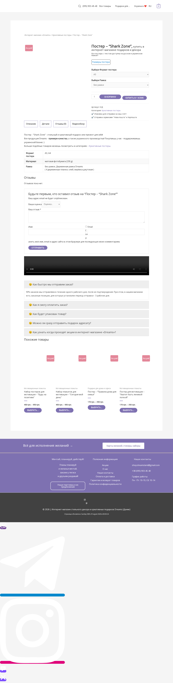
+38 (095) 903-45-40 (141, 470)
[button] (123, 446)
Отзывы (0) (60, 123)
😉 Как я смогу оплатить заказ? (48, 305)
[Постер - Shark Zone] (55, 75)
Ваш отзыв (34, 209)
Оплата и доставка (105, 476)
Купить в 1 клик (135, 97)
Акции (105, 465)
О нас (105, 469)
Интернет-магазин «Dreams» (37, 35)
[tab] (31, 124)
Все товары (105, 6)
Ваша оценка (35, 204)
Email (90, 226)
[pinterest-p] (87, 503)
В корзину (110, 96)
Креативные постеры (61, 35)
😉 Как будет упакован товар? (47, 314)
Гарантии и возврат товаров (105, 480)
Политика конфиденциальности (105, 484)
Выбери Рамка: (98, 80)
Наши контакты (105, 472)
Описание (31, 123)
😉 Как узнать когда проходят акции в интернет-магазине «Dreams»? (72, 332)
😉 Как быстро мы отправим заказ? (51, 284)
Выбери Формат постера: (104, 69)
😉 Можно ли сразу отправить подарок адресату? (60, 323)
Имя (30, 226)
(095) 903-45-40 (90, 6)
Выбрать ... (33, 410)
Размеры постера (101, 62)
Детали (45, 123)
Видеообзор (78, 123)
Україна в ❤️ (140, 6)
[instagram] (86, 500)
